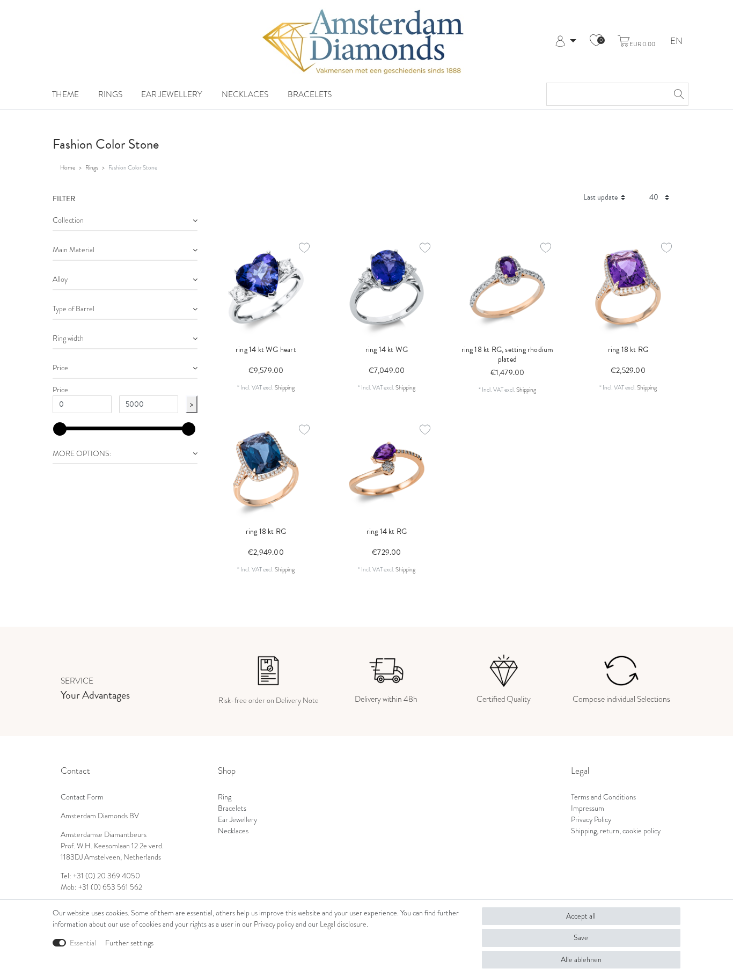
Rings (110, 94)
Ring (224, 797)
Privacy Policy (591, 819)
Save (581, 938)
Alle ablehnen (581, 960)
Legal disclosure (343, 924)
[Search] (677, 94)
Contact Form (82, 797)
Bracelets (310, 94)
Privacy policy (274, 924)
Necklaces (245, 94)
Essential (83, 943)
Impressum (587, 808)
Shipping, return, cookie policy (616, 831)
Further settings (129, 943)
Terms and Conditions (603, 797)
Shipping (285, 387)
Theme (65, 94)
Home (67, 167)
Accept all (581, 916)
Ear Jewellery (171, 94)
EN (676, 41)
